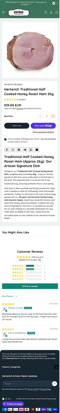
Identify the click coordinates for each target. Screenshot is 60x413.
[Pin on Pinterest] (18, 149)
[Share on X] (12, 149)
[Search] (46, 12)
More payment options (43, 132)
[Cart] (56, 12)
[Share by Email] (36, 149)
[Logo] (18, 12)
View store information (48, 139)
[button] (10, 99)
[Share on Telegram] (24, 149)
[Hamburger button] (3, 12)
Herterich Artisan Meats (31, 401)
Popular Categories (11, 368)
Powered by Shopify (48, 401)
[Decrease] (40, 116)
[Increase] (53, 116)
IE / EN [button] (7, 401)
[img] (8, 304)
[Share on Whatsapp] (30, 149)
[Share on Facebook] (6, 149)
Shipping (19, 108)
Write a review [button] (30, 286)
